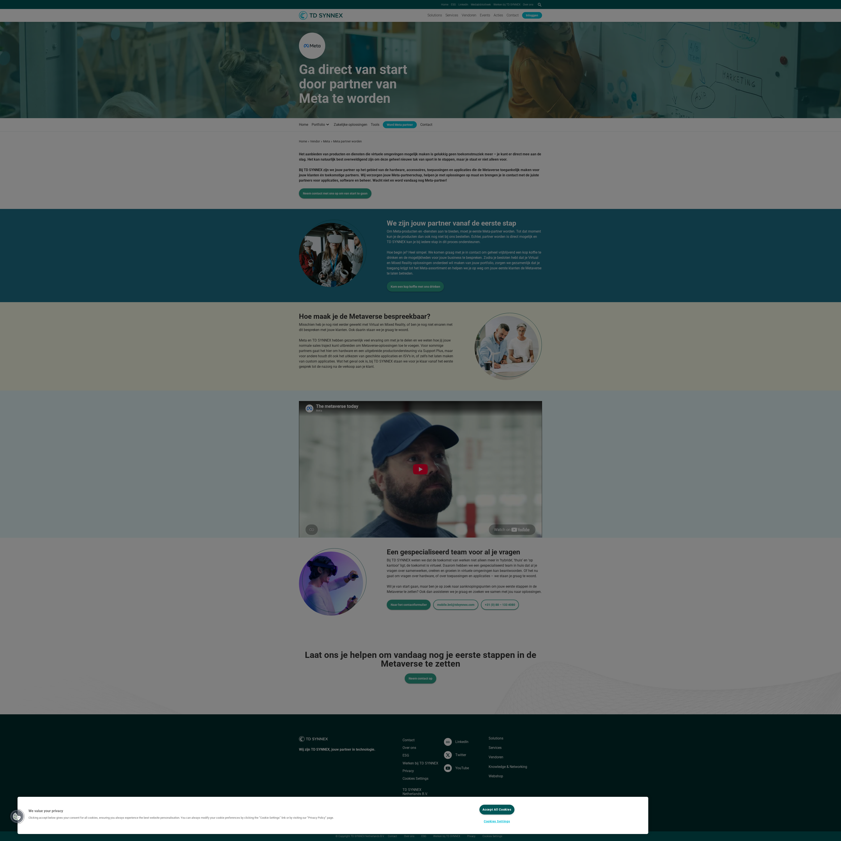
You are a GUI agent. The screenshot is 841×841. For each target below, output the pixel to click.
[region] (333, 815)
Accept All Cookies (496, 809)
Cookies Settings (497, 821)
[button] (17, 816)
